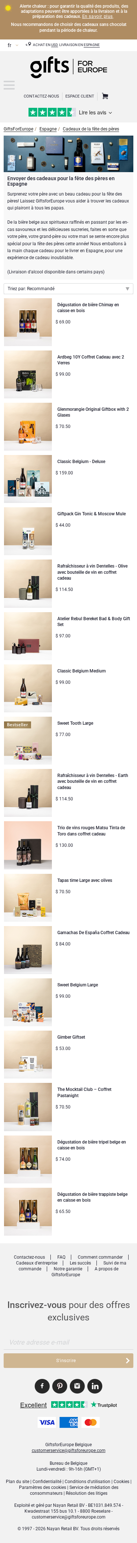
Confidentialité (47, 1481)
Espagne (92, 45)
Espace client (79, 96)
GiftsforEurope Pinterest (59, 1386)
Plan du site (17, 1481)
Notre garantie (68, 1268)
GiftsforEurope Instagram (77, 1386)
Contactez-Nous (41, 96)
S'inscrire (66, 1360)
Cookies (121, 1481)
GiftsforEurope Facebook (42, 1386)
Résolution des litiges (86, 1493)
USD (54, 45)
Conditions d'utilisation (87, 1481)
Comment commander (100, 1257)
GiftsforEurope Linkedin (94, 1386)
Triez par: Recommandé (31, 288)
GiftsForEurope (18, 129)
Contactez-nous (29, 1257)
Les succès (80, 1263)
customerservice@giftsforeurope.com (69, 1450)
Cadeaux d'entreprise (36, 1263)
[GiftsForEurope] (9, 85)
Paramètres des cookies (42, 1487)
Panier (104, 96)
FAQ (61, 1257)
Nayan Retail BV (69, 1505)
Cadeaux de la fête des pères (91, 129)
